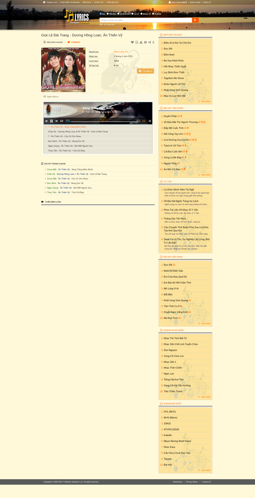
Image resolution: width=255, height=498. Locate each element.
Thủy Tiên (51, 192)
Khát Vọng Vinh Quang (176, 90)
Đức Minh (51, 183)
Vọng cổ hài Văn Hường (177, 385)
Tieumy (167, 459)
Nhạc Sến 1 (170, 362)
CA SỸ (136, 14)
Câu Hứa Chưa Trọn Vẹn (177, 453)
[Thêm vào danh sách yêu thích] (133, 43)
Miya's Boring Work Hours (177, 441)
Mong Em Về (77, 183)
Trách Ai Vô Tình (173, 145)
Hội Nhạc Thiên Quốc (175, 66)
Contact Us (206, 482)
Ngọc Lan (169, 373)
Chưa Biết (51, 169)
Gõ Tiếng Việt (108, 25)
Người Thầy (170, 163)
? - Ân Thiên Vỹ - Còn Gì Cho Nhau (64, 136)
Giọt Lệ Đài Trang (98, 174)
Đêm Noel (169, 54)
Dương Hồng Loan (65, 174)
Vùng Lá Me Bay (173, 157)
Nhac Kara (169, 447)
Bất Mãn (168, 294)
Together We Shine (174, 78)
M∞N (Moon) (170, 417)
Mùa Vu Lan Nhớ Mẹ (174, 96)
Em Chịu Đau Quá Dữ (175, 276)
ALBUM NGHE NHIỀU (174, 330)
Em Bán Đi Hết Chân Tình (177, 282)
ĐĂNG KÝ (207, 2)
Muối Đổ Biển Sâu (173, 271)
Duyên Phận (171, 116)
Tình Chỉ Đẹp (78, 192)
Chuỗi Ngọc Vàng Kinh (176, 312)
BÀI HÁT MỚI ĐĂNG (173, 257)
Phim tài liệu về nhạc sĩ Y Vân (181, 210)
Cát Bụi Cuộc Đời (173, 151)
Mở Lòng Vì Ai (171, 288)
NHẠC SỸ (147, 14)
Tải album (147, 71)
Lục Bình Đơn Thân (174, 72)
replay (62, 121)
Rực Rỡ (168, 48)
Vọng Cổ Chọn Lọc (174, 356)
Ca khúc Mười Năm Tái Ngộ (179, 189)
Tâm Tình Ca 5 (172, 306)
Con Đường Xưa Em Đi (176, 140)
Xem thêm (206, 101)
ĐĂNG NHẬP (195, 2)
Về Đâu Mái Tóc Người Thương (181, 122)
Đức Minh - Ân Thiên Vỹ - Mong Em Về (66, 141)
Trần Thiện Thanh (173, 391)
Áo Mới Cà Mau (172, 169)
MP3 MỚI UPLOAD (173, 35)
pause (51, 121)
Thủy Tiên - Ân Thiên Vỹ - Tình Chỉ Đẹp (66, 150)
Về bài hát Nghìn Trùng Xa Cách (181, 201)
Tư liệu (168, 181)
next (56, 121)
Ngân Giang (52, 188)
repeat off (144, 121)
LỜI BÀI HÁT (125, 14)
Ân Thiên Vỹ (64, 169)
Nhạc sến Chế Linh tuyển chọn (181, 344)
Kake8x (168, 435)
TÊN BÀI (112, 14)
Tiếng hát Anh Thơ (174, 379)
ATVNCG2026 (171, 429)
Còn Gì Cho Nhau (80, 178)
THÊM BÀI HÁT (112, 2)
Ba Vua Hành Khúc (174, 60)
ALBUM (158, 14)
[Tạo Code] (137, 43)
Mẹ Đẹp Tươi (171, 318)
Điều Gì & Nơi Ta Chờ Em (177, 43)
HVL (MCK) (170, 411)
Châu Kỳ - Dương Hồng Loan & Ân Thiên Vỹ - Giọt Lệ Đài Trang (78, 131)
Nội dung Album (54, 42)
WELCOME (179, 2)
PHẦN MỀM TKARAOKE (70, 2)
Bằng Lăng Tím (121, 51)
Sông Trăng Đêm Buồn (82, 169)
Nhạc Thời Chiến (173, 367)
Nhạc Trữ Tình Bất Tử (175, 338)
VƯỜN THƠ (99, 2)
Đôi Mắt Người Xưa (82, 188)
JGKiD (167, 423)
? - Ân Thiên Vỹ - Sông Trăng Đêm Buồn (67, 127)
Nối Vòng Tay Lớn (173, 134)
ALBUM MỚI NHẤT (173, 403)
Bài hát (168, 465)
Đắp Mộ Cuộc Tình (174, 128)
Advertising (177, 482)
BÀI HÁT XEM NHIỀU (174, 108)
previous (46, 121)
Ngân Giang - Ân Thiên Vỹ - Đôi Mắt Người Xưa (70, 146)
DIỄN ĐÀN (86, 2)
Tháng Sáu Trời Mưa (175, 218)
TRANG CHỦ (51, 2)
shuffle (150, 121)
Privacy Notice (192, 482)
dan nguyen (170, 350)
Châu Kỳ (51, 174)
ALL (104, 14)
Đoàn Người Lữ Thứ (175, 84)
